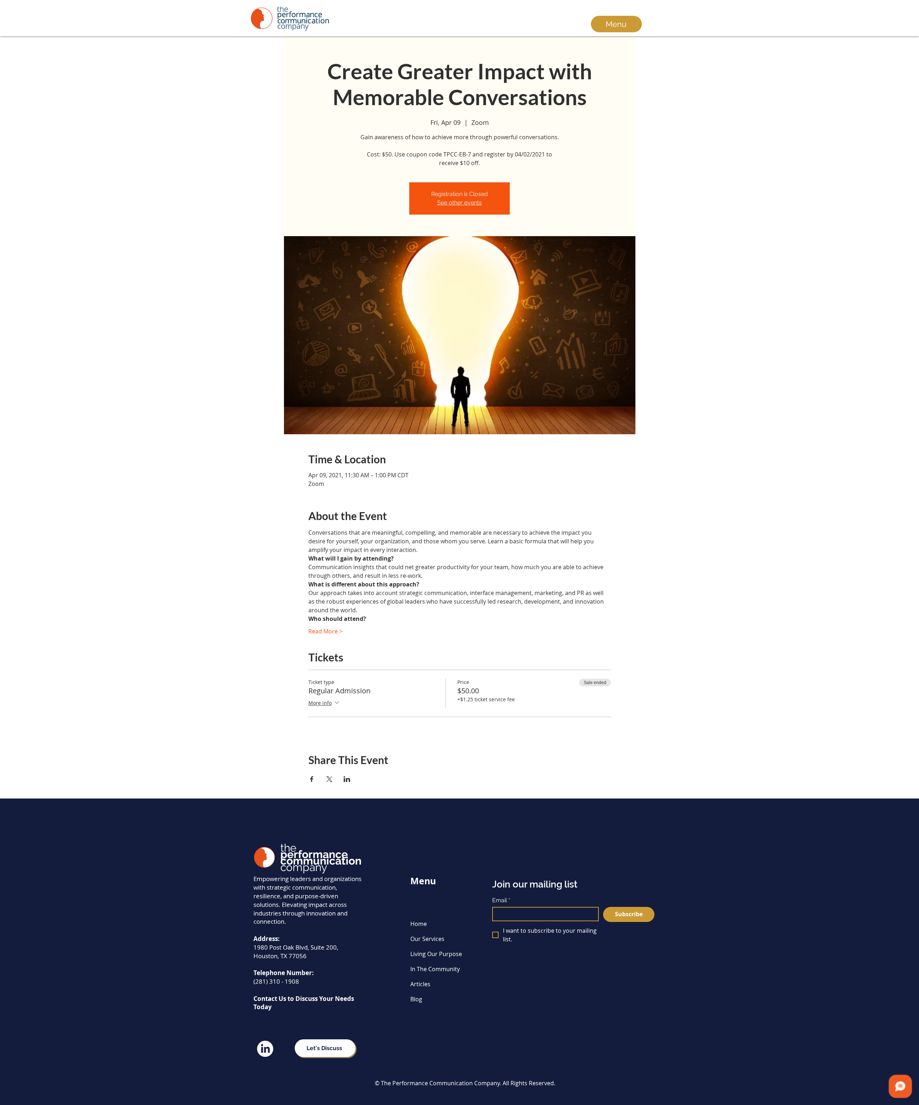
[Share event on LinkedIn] (347, 779)
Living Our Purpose (436, 954)
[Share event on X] (329, 779)
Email (501, 900)
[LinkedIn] (265, 1049)
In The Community (435, 969)
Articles (420, 984)
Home (418, 924)
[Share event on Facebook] (311, 779)
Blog (416, 999)
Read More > (325, 631)
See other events (459, 202)
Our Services (427, 939)
